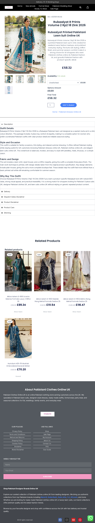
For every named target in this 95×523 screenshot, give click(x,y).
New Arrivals (30, 6)
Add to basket (68, 105)
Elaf (68, 497)
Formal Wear (44, 6)
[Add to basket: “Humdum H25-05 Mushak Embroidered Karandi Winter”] (18, 360)
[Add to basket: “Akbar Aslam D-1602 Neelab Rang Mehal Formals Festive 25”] (47, 293)
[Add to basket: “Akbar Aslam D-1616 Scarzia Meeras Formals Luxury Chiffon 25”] (18, 293)
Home (19, 6)
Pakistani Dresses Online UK (70, 112)
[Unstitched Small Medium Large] (63, 82)
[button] (80, 7)
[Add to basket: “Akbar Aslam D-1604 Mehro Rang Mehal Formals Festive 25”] (77, 293)
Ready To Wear (41, 9)
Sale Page (54, 9)
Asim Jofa (62, 497)
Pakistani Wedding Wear (62, 6)
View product (18, 309)
